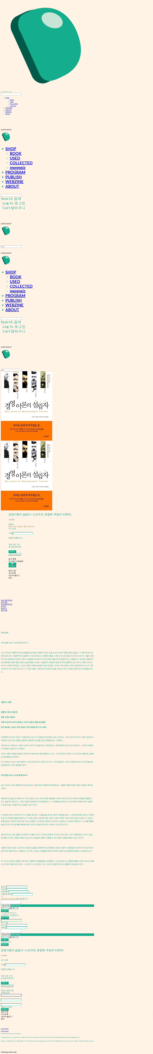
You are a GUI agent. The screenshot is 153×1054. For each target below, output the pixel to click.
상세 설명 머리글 (6, 600)
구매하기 (5, 944)
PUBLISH (8, 110)
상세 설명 (4, 602)
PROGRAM (8, 108)
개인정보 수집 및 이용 (9, 899)
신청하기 (5, 1009)
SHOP (7, 98)
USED (11, 102)
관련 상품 (4, 610)
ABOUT (7, 114)
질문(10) (4, 608)
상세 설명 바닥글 (6, 604)
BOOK (12, 100)
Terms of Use (5, 1028)
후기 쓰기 (5, 918)
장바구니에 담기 (7, 985)
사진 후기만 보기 (10, 913)
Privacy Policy (5, 1031)
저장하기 (5, 910)
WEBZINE (8, 112)
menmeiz (13, 106)
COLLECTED (14, 104)
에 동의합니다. (14, 899)
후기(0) (3, 606)
